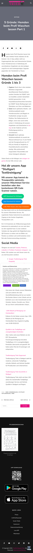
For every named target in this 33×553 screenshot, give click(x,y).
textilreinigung (6, 393)
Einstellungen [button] (7, 285)
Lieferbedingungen (16, 518)
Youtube (17, 248)
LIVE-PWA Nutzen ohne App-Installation (16, 207)
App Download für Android (12, 201)
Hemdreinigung (13, 392)
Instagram (25, 250)
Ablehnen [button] (23, 285)
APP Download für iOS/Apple (13, 196)
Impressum (16, 524)
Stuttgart (21, 392)
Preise (16, 515)
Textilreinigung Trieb (18, 548)
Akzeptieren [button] (16, 285)
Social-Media (16, 521)
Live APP (16, 530)
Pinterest (24, 248)
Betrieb (16, 17)
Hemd (7, 392)
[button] (29, 548)
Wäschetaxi (16, 533)
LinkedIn (4, 250)
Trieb (12, 393)
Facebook (18, 250)
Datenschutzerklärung (17, 527)
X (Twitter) (11, 250)
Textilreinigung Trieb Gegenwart (16, 355)
